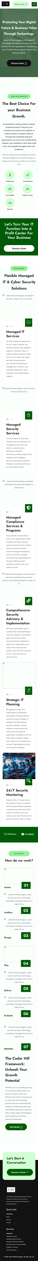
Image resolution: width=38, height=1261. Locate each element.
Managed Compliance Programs (15, 1241)
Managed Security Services (13, 1239)
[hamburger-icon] (34, 4)
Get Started (15, 1127)
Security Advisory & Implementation (16, 1244)
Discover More (17, 63)
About (8, 1217)
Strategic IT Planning (12, 1247)
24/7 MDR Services (11, 1250)
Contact (8, 1222)
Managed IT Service (11, 1236)
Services (8, 1219)
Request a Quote (19, 4)
